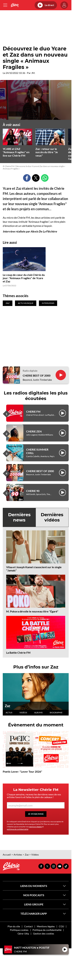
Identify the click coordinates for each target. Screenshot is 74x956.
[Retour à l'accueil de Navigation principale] (14, 5)
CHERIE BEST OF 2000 (36, 375)
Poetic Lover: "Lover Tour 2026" (22, 771)
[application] (35, 100)
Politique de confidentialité (47, 929)
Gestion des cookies (43, 933)
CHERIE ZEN (34, 431)
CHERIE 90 (32, 490)
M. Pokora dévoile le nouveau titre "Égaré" (32, 611)
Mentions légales (46, 926)
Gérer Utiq (23, 933)
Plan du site (14, 926)
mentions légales (35, 827)
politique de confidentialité (17, 829)
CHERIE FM (33, 411)
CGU (61, 926)
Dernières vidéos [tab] (52, 517)
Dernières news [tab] (19, 517)
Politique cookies (19, 929)
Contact (28, 926)
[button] (36, 99)
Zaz (7, 706)
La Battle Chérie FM (18, 652)
